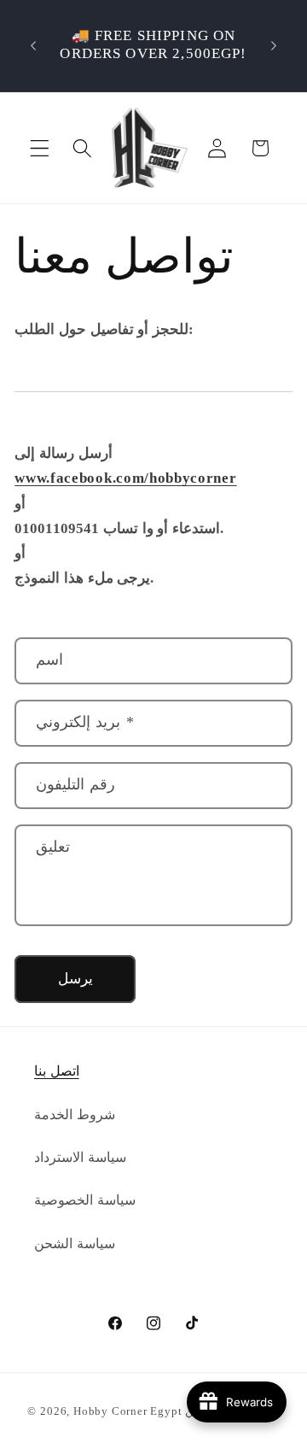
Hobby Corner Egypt (127, 1411)
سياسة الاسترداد (80, 1157)
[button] (39, 148)
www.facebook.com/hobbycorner (125, 478)
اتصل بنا (56, 1071)
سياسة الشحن (74, 1243)
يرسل (75, 979)
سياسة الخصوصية (85, 1200)
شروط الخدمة (74, 1114)
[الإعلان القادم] (274, 45)
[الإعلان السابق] (33, 45)
